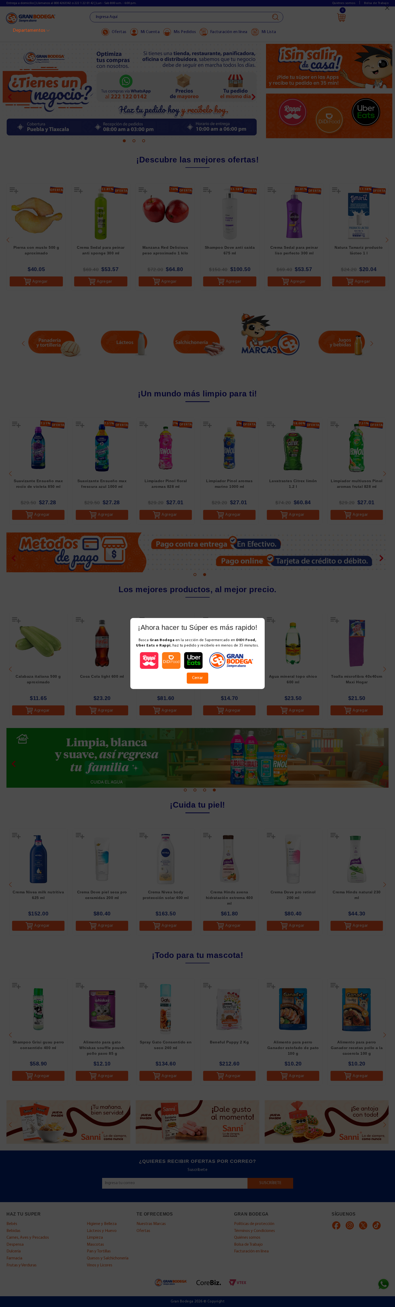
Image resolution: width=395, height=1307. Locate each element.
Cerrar (197, 678)
